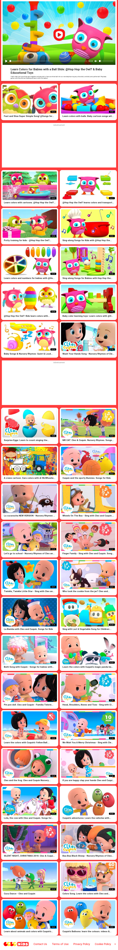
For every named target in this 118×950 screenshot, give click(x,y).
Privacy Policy (81, 944)
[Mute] (96, 61)
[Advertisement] (59, 384)
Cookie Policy (103, 944)
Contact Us (40, 944)
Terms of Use (60, 944)
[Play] (6, 61)
